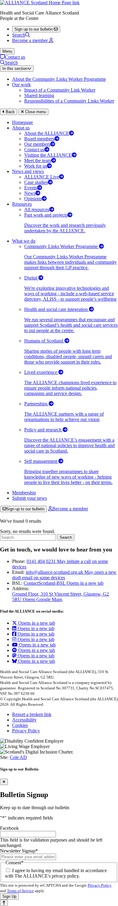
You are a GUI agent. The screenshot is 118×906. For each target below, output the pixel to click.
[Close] (4, 782)
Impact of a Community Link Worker (59, 90)
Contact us (15, 57)
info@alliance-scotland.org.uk (64, 575)
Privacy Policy (26, 730)
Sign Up (9, 896)
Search (18, 35)
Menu (7, 51)
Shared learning (39, 95)
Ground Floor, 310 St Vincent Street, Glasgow (60, 596)
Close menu (35, 112)
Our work (21, 84)
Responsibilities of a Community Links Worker (69, 100)
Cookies (20, 725)
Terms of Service (20, 890)
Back (10, 112)
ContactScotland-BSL (63, 583)
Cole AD (18, 757)
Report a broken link (31, 714)
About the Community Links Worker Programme (59, 79)
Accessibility (24, 719)
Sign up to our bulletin (25, 509)
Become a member (70, 508)
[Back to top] (4, 903)
